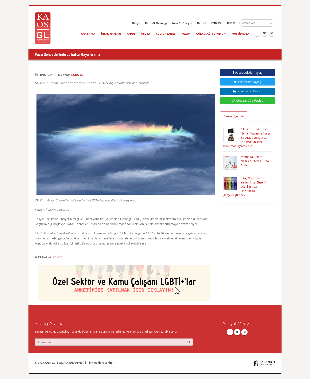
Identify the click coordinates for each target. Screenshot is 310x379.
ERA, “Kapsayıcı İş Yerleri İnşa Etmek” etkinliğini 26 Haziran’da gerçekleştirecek (244, 186)
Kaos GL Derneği (156, 23)
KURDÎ (231, 23)
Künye (136, 23)
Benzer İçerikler (233, 116)
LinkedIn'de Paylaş (249, 91)
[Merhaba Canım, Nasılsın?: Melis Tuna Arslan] (230, 162)
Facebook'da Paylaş (248, 73)
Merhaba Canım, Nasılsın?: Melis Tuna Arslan (255, 161)
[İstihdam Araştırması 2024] (124, 281)
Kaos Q (202, 23)
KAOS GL (77, 75)
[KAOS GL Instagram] (272, 33)
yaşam (185, 33)
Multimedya (240, 33)
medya (145, 33)
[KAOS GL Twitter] (264, 33)
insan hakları (111, 33)
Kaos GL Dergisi (182, 23)
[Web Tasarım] (264, 363)
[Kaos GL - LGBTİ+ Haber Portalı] (44, 28)
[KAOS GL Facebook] (257, 33)
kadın (131, 33)
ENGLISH (216, 23)
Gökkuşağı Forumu (209, 33)
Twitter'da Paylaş (249, 82)
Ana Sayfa (88, 33)
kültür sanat (165, 33)
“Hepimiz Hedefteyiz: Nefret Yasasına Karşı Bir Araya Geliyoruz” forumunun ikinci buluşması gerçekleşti (246, 137)
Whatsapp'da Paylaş (249, 100)
